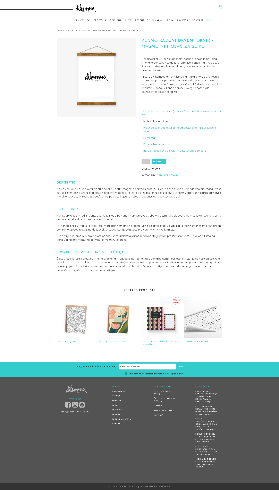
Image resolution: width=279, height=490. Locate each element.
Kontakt (117, 424)
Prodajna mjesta (121, 419)
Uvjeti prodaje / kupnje (163, 392)
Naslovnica (118, 391)
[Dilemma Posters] (86, 8)
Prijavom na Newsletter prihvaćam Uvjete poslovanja (156, 373)
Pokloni (116, 401)
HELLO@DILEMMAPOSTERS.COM (75, 412)
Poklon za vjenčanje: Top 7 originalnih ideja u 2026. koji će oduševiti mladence (206, 424)
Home (59, 31)
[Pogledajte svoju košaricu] (220, 9)
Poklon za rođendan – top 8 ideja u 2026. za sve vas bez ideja (206, 450)
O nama (116, 414)
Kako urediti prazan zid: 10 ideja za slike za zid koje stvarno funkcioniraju (206, 396)
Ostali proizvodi (83, 31)
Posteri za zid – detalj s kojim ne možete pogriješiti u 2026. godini (206, 410)
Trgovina (69, 31)
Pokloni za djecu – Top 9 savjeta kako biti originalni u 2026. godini (206, 438)
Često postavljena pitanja (165, 400)
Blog (115, 405)
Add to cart (159, 161)
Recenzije (117, 410)
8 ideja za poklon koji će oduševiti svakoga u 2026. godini (205, 463)
